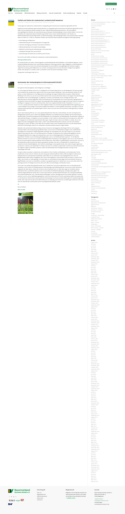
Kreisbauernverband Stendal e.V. (99, 88)
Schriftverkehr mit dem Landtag (99, 138)
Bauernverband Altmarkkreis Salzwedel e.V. (102, 36)
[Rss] (16, 497)
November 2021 (95, 344)
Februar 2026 (94, 253)
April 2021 (93, 356)
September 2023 (95, 305)
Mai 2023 (93, 312)
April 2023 (93, 314)
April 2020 (93, 378)
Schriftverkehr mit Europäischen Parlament (102, 140)
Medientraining (95, 99)
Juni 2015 (93, 454)
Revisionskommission (96, 131)
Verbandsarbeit (95, 165)
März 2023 (93, 315)
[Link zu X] (111, 9)
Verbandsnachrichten (41, 84)
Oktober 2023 (94, 303)
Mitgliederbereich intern (97, 104)
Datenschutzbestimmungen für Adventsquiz (102, 65)
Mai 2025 (93, 269)
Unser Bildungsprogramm (97, 159)
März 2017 (93, 426)
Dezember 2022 (95, 321)
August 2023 (94, 306)
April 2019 (93, 397)
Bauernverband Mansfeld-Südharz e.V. (100, 41)
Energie (93, 213)
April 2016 (93, 440)
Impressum (94, 193)
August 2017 (94, 417)
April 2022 (93, 335)
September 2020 (95, 369)
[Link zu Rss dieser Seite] (116, 9)
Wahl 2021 (94, 170)
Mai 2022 (93, 333)
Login (92, 93)
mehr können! (94, 102)
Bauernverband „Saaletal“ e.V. (98, 34)
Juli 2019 (93, 392)
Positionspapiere (95, 113)
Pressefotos (94, 116)
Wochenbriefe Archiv (96, 181)
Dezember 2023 (95, 299)
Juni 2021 (93, 353)
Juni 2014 (93, 474)
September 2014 (95, 469)
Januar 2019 (94, 401)
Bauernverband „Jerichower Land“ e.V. (100, 33)
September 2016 (95, 431)
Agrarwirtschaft (95, 204)
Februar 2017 (94, 428)
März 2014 (93, 479)
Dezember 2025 (95, 256)
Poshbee (93, 111)
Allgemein (93, 206)
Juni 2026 (93, 246)
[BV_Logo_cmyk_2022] (51, 10)
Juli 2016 (93, 435)
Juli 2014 (93, 472)
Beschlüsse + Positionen (42, 22)
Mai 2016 (93, 438)
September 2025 (95, 262)
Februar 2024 (94, 296)
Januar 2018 (94, 413)
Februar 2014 (94, 481)
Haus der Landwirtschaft (97, 77)
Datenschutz (94, 191)
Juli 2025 (93, 265)
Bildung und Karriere (96, 52)
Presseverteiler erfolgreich (97, 122)
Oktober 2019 (94, 387)
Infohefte (93, 83)
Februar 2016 (94, 444)
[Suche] (114, 13)
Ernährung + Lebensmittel (97, 215)
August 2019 (94, 390)
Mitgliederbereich (95, 186)
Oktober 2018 (94, 404)
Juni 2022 (93, 331)
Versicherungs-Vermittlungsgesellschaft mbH (102, 166)
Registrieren (94, 129)
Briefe (92, 54)
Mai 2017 (93, 422)
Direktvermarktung (96, 211)
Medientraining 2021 (96, 100)
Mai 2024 (93, 290)
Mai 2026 (93, 248)
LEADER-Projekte (95, 90)
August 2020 (94, 371)
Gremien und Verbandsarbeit (98, 188)
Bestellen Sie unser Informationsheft (100, 50)
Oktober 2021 (94, 346)
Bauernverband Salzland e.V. (98, 45)
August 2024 (94, 285)
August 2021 (94, 349)
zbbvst (92, 184)
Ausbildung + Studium (96, 208)
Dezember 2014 (95, 465)
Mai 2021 (93, 355)
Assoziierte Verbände (96, 25)
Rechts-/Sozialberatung (97, 127)
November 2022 (95, 322)
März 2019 (93, 399)
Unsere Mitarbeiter (95, 161)
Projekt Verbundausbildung (98, 125)
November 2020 (95, 365)
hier (38, 72)
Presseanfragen (95, 115)
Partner (93, 107)
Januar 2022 (94, 340)
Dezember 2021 (95, 342)
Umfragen (93, 157)
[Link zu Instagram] (107, 9)
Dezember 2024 (95, 278)
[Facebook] (9, 497)
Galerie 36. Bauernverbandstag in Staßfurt (101, 75)
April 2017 (93, 424)
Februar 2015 (94, 462)
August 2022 (94, 328)
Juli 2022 (93, 330)
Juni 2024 (93, 289)
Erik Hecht (52, 22)
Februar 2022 (94, 338)
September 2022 (95, 326)
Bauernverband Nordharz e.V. (98, 43)
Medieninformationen (96, 97)
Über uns (93, 156)
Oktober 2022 (94, 324)
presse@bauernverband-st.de (102, 504)
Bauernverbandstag (96, 49)
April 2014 (93, 478)
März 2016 (93, 442)
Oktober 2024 (94, 281)
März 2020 (93, 379)
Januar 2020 (94, 381)
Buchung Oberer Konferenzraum (99, 63)
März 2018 (93, 412)
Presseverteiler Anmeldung (98, 120)
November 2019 (95, 385)
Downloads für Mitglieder (97, 70)
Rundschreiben (95, 132)
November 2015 (95, 447)
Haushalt (93, 79)
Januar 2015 (94, 463)
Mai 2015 (93, 456)
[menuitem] (11, 13)
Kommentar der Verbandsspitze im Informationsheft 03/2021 (40, 82)
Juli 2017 (93, 419)
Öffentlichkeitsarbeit (96, 106)
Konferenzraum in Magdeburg (98, 86)
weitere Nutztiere (95, 236)
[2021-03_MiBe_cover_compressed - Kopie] (11, 85)
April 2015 (93, 458)
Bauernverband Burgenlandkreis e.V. (100, 40)
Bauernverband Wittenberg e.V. (99, 47)
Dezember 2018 (95, 403)
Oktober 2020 (94, 367)
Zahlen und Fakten (95, 182)
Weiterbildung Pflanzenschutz (98, 173)
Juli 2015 (93, 453)
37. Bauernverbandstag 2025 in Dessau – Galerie (103, 22)
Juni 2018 (93, 408)
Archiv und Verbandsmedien (98, 24)
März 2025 (93, 272)
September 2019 (95, 388)
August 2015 (94, 451)
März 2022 (93, 337)
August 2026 (94, 242)
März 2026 (93, 251)
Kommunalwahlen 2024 (97, 84)
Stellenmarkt (94, 148)
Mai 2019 (93, 396)
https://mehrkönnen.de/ (97, 81)
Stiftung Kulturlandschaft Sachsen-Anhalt (101, 150)
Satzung (93, 136)
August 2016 (94, 433)
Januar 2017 (94, 429)
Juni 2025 (93, 267)
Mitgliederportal (112, 4)
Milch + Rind (94, 220)
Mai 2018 (93, 410)
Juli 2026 (93, 244)
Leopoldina (25, 176)
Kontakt (93, 190)
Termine (93, 231)
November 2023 (95, 301)
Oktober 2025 (94, 260)
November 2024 (95, 280)
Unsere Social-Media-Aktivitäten (99, 163)
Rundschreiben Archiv (96, 134)
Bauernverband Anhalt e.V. (97, 38)
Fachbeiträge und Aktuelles (98, 74)
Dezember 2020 (95, 363)
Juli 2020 (93, 372)
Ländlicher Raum (95, 217)
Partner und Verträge (96, 109)
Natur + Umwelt (95, 222)
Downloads (94, 68)
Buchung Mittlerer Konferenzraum (99, 61)
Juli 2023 (93, 308)
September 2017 (95, 415)
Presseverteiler (95, 118)
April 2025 (93, 271)
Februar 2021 (94, 360)
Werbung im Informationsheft (98, 177)
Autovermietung (95, 29)
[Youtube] (14, 497)
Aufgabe (93, 27)
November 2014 (95, 467)
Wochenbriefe (94, 179)
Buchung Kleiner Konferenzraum (99, 59)
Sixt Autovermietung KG (97, 143)
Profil (92, 124)
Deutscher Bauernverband (97, 66)
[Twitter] (11, 497)
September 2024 (95, 283)
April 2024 (93, 292)
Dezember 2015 (95, 445)
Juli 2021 (93, 351)
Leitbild (93, 91)
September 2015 (95, 449)
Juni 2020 (93, 374)
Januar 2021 (94, 362)
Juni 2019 (93, 394)
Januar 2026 (94, 255)
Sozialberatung (95, 147)
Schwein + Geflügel (96, 229)
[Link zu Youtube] (113, 9)
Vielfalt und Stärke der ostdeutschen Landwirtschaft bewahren (40, 20)
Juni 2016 (93, 437)
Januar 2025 (94, 276)
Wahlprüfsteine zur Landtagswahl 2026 (101, 172)
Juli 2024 (93, 287)
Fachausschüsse (95, 72)
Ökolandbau (94, 224)
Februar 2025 (94, 274)
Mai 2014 (93, 476)
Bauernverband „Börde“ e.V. (98, 31)
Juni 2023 (93, 310)
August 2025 (94, 264)
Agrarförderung (95, 201)
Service (93, 141)
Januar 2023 (94, 319)
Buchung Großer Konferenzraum (99, 58)
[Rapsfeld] (11, 23)
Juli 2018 (93, 406)
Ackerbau (93, 199)
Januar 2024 (94, 297)
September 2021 (95, 347)
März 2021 (93, 358)
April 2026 (93, 249)
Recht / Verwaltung (96, 226)
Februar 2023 (94, 317)
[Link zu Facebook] (109, 9)
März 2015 (93, 460)
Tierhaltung (94, 233)
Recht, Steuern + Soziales (97, 227)
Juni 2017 (93, 421)
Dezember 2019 (95, 383)
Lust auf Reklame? (95, 95)
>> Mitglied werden (70, 498)
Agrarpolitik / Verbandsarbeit (31, 22)
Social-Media (94, 145)
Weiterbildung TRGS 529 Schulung (99, 175)
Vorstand (93, 168)
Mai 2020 (93, 376)
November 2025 (95, 258)
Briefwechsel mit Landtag (97, 56)
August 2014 (94, 470)
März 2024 (93, 294)
